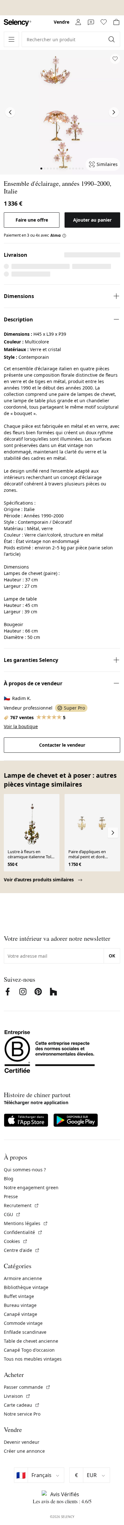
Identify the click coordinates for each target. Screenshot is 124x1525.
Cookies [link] (16, 1241)
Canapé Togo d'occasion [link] (29, 1350)
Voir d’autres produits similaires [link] (39, 879)
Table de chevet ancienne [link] (31, 1341)
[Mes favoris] (103, 22)
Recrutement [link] (21, 1205)
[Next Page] (114, 112)
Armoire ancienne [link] (23, 1278)
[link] (17, 23)
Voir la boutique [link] (21, 726)
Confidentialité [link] (23, 1232)
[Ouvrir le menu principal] (11, 39)
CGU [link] (12, 1214)
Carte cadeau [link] (22, 1405)
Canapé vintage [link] (20, 1314)
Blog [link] (8, 1178)
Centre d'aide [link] (22, 1250)
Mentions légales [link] (26, 1223)
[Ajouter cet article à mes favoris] (115, 58)
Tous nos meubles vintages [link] (33, 1359)
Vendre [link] (61, 22)
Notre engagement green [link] (31, 1187)
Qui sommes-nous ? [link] (25, 1170)
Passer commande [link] (27, 1387)
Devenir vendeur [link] (21, 1442)
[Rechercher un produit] (112, 39)
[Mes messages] (91, 22)
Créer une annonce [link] (24, 1451)
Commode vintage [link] (23, 1323)
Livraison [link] (17, 1396)
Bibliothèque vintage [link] (26, 1287)
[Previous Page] (10, 112)
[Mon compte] (78, 22)
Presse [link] (11, 1196)
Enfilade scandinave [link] (25, 1332)
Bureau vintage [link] (20, 1305)
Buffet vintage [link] (19, 1296)
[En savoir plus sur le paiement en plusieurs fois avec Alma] (58, 235)
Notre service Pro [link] (22, 1414)
